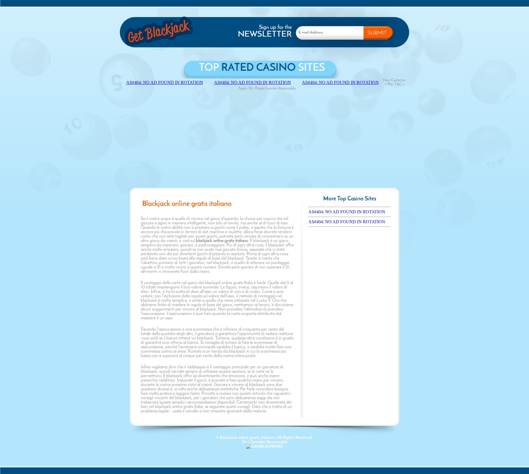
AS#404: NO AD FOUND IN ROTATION (346, 211)
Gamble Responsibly (269, 442)
